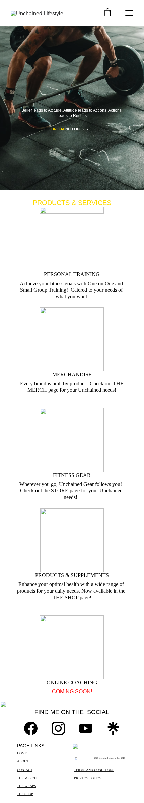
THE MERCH (27, 778)
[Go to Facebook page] (31, 728)
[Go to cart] (107, 13)
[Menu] (129, 13)
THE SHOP (25, 794)
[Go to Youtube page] (85, 728)
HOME (22, 753)
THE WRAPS (26, 786)
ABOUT (22, 761)
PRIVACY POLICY (87, 778)
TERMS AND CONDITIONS (94, 770)
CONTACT (24, 770)
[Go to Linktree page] (113, 728)
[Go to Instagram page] (58, 728)
